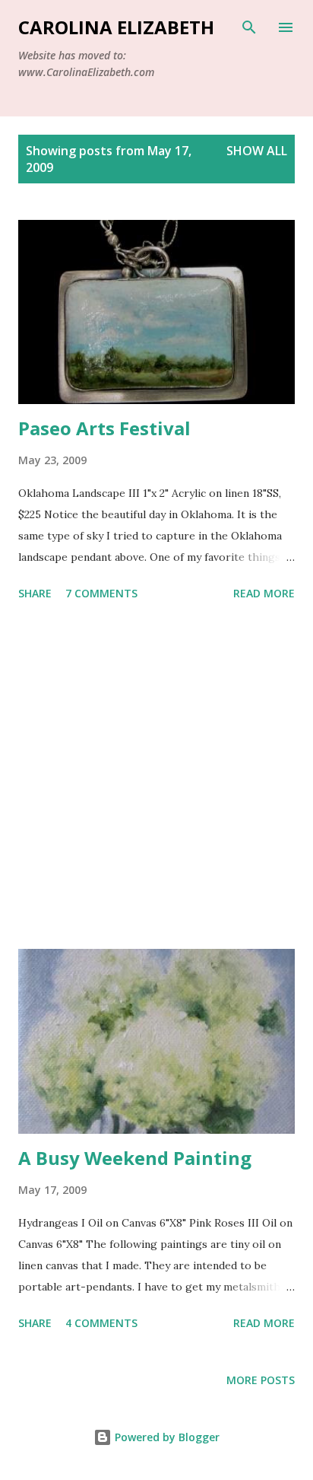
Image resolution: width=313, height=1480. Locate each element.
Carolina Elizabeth (116, 27)
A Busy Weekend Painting (134, 1157)
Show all (256, 150)
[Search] (249, 27)
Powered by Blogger (166, 1437)
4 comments (101, 1323)
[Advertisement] (156, 777)
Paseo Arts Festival (104, 428)
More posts (260, 1380)
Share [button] (35, 593)
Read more (264, 593)
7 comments (101, 593)
